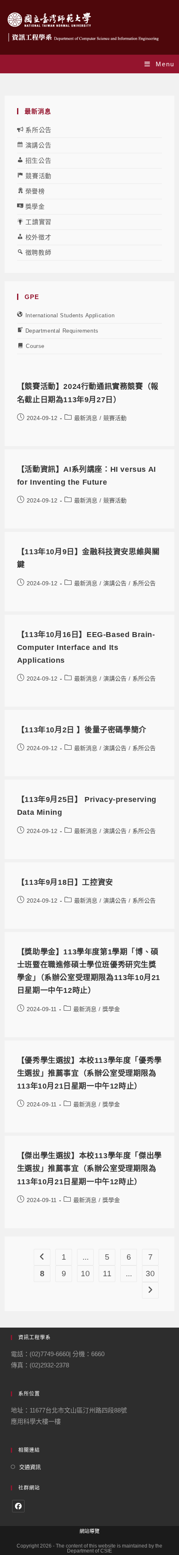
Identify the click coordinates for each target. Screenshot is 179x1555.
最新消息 (85, 418)
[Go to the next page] (150, 1290)
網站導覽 (89, 1531)
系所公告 (144, 583)
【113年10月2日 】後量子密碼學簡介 (82, 730)
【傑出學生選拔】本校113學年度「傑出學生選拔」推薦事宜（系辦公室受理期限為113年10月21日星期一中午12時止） (89, 1169)
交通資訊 (30, 1467)
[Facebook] (18, 1506)
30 (150, 1273)
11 (107, 1273)
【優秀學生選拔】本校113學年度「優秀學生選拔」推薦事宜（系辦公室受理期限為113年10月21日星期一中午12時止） (89, 1073)
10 (85, 1273)
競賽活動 (115, 418)
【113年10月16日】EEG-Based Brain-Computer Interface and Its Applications (86, 647)
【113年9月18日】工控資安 (65, 882)
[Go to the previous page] (42, 1257)
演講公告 (115, 583)
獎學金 (111, 1009)
